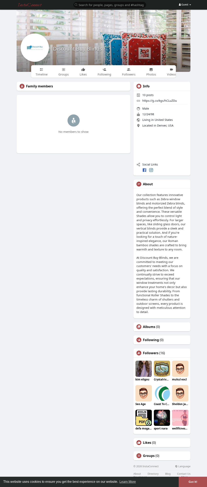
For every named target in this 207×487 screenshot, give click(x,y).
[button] (110, 4)
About (137, 473)
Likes (147, 442)
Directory (153, 473)
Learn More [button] (127, 481)
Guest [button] (185, 4)
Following (151, 339)
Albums (149, 326)
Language (184, 466)
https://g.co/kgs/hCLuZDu (159, 101)
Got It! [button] (193, 481)
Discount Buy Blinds (77, 48)
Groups (149, 455)
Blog (168, 473)
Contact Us (183, 473)
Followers (150, 353)
